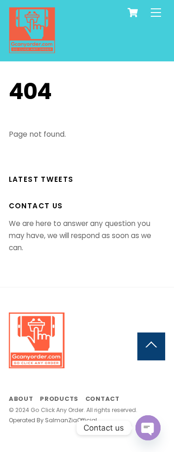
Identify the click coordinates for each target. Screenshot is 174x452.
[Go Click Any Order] (32, 49)
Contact (102, 398)
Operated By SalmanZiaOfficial (53, 420)
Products (59, 398)
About (21, 398)
